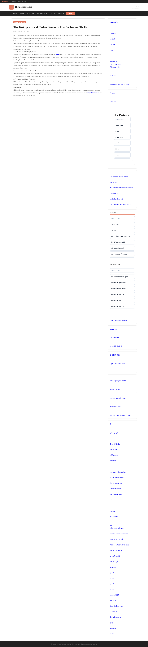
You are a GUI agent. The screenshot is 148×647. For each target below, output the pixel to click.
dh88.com (119, 137)
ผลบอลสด (113, 329)
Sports (52, 14)
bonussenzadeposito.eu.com (119, 84)
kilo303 (112, 39)
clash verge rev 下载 (117, 539)
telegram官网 (114, 595)
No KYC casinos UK (118, 242)
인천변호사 (114, 193)
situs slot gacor (115, 389)
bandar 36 (113, 182)
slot (111, 424)
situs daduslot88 (115, 406)
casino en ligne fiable (118, 282)
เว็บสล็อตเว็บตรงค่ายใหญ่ (119, 545)
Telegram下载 (115, 67)
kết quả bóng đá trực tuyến (121, 236)
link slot (112, 44)
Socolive (112, 75)
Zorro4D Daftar (115, 444)
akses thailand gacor (116, 606)
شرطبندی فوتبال (116, 483)
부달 (111, 622)
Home (15, 14)
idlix (111, 500)
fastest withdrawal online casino (120, 415)
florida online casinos (117, 477)
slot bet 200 (114, 517)
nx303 (112, 633)
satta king (113, 567)
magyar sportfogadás (119, 254)
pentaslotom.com (115, 488)
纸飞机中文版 (115, 355)
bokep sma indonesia (117, 528)
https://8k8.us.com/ (93, 93)
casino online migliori (118, 288)
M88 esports (114, 455)
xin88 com (115, 224)
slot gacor (113, 600)
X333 (117, 149)
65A (117, 155)
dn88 (117, 131)
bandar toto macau (116, 550)
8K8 (57, 54)
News (22, 14)
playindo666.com (116, 494)
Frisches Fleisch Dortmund (119, 534)
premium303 (114, 22)
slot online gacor (115, 617)
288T (117, 143)
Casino (61, 14)
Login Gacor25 (115, 556)
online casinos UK (117, 294)
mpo (111, 50)
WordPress (93, 644)
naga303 (112, 511)
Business (30, 14)
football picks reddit (116, 199)
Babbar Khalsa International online (121, 187)
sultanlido (113, 628)
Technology (42, 14)
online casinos (116, 300)
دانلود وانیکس (114, 432)
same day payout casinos (118, 380)
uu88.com (119, 125)
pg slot (112, 572)
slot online (113, 61)
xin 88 (113, 230)
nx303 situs (113, 611)
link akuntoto (114, 337)
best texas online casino (118, 472)
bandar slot (113, 449)
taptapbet (113, 460)
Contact (70, 14)
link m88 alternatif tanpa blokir (120, 204)
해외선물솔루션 (116, 346)
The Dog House (115, 64)
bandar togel (114, 561)
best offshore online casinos (119, 176)
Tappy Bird (113, 33)
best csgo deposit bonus (118, 398)
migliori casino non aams (118, 320)
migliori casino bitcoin (117, 363)
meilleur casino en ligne (119, 277)
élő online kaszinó (117, 248)
